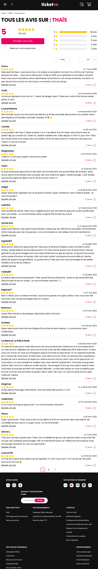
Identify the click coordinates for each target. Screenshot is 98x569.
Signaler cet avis (8, 85)
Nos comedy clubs (13, 568)
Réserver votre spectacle (23, 48)
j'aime (88, 85)
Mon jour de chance (14, 560)
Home (3, 13)
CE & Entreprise (82, 560)
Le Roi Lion (10, 556)
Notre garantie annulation (17, 516)
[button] (5, 4)
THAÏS (10, 13)
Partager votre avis (22, 41)
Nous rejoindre (72, 540)
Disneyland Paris (13, 552)
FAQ (7, 512)
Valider (40, 500)
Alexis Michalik (12, 564)
